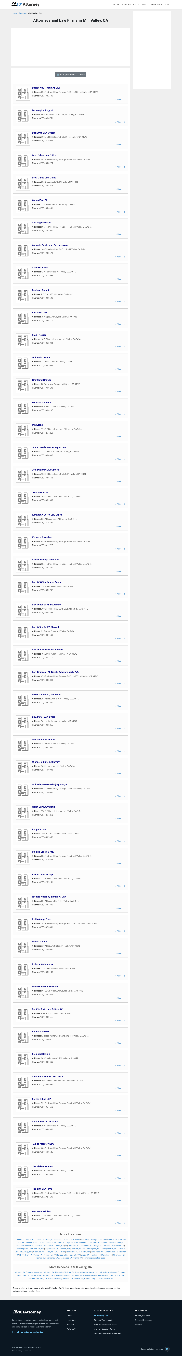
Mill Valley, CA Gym (78, 1278)
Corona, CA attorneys (43, 1240)
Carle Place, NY (97, 1252)
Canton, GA (59, 1246)
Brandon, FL (48, 1246)
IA (66, 1246)
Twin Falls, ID (73, 1246)
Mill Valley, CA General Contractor (113, 1272)
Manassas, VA (66, 1258)
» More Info (120, 99)
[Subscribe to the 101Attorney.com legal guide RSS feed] (167, 1349)
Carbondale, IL (85, 1246)
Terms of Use (28, 1351)
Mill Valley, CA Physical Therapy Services (88, 1275)
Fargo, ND (49, 1252)
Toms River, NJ (72, 1252)
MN (20, 1252)
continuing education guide (94, 1258)
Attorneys (23, 13)
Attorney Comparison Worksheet (107, 1333)
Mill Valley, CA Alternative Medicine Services (61, 1272)
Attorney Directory (130, 4)
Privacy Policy (17, 1351)
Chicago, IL (97, 1246)
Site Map (138, 1325)
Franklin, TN (95, 1255)
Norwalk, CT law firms (33, 1246)
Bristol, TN (85, 1255)
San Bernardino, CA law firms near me (41, 1243)
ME (84, 1249)
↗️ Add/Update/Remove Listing (71, 74)
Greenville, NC (38, 1252)
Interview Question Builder (104, 1329)
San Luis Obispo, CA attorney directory (73, 1243)
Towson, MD (65, 1249)
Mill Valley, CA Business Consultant (28, 1272)
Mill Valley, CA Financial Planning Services (53, 1278)
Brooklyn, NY (84, 1252)
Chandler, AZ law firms (25, 1240)
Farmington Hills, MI (108, 1249)
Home (116, 4)
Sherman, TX (118, 1255)
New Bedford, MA (37, 1249)
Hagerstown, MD (51, 1249)
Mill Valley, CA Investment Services (56, 1275)
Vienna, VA (77, 1258)
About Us (70, 1325)
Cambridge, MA (22, 1249)
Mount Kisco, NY (111, 1252)
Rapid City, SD (74, 1255)
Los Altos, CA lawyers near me (93, 1240)
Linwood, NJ (60, 1252)
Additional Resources (143, 1320)
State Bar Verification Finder (105, 1325)
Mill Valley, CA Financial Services (100, 1278)
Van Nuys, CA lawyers (98, 1243)
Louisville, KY (108, 1246)
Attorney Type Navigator (104, 1320)
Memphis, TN (106, 1255)
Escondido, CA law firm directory (67, 1240)
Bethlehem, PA (26, 1255)
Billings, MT (27, 1252)
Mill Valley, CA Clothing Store (29, 1275)
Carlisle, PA (37, 1255)
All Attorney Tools (101, 1316)
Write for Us (72, 1329)
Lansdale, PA (62, 1255)
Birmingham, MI (93, 1249)
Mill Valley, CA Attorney (89, 1272)
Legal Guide (156, 4)
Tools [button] (144, 4)
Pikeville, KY (119, 1246)
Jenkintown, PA (50, 1255)
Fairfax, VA (40, 1258)
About (167, 4)
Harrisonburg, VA (53, 1258)
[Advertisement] (70, 47)
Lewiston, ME (76, 1249)
